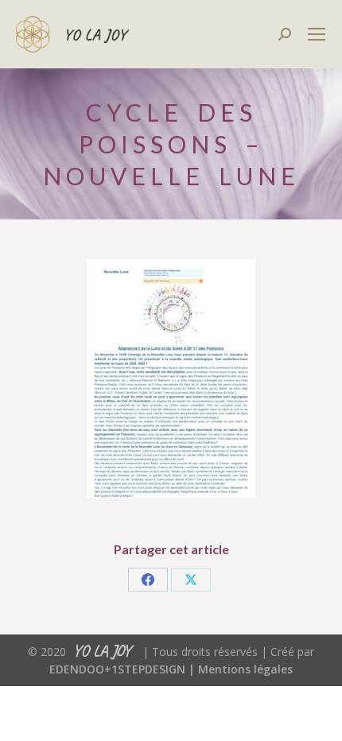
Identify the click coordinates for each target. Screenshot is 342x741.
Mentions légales (245, 669)
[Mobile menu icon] (316, 34)
